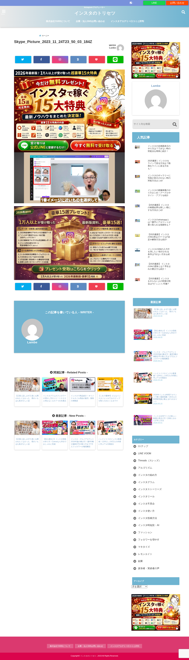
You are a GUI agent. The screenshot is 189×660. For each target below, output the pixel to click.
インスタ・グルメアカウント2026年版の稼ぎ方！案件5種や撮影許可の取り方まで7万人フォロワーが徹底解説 (165, 355)
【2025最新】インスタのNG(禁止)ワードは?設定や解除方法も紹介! (159, 237)
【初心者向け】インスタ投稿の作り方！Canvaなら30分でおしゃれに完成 (165, 333)
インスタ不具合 (146, 503)
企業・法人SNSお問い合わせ (90, 21)
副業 (140, 561)
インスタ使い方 (146, 511)
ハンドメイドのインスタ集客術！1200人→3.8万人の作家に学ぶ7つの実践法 (165, 375)
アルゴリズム (145, 467)
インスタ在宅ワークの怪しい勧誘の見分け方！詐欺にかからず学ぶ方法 (164, 418)
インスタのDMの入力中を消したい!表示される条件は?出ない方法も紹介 (159, 253)
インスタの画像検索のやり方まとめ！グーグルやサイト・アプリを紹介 (159, 192)
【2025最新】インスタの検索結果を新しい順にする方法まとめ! (159, 207)
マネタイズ (144, 547)
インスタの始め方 (147, 475)
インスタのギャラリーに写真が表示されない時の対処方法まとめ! (159, 178)
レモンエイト (145, 554)
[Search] (174, 124)
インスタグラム (146, 482)
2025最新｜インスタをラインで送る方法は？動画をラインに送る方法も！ (159, 165)
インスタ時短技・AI (148, 525)
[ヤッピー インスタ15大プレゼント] (69, 278)
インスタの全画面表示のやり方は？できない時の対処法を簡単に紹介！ (159, 148)
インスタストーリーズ (150, 489)
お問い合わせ (177, 3)
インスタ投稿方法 (147, 518)
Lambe (112, 48)
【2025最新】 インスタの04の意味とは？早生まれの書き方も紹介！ (159, 266)
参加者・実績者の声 (148, 568)
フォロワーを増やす (148, 539)
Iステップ (143, 446)
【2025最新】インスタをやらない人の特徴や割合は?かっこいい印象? (159, 281)
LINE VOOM (144, 453)
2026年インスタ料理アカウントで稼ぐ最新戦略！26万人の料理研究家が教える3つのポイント (165, 398)
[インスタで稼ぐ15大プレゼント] (69, 111)
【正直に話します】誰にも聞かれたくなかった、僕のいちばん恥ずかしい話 (164, 311)
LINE (154, 3)
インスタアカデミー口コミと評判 (127, 21)
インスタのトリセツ (95, 13)
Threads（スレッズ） (149, 460)
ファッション (145, 532)
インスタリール (146, 496)
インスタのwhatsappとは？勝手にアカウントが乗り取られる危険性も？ (159, 222)
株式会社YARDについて (58, 21)
